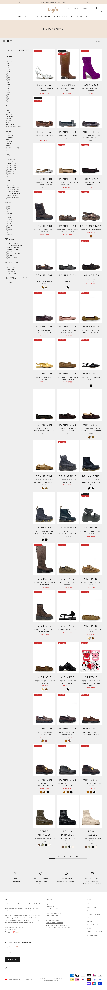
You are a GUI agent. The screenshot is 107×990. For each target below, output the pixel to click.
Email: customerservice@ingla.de (57, 925)
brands (80, 17)
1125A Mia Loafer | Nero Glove (68, 280)
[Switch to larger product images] (4, 41)
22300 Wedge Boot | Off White (91, 840)
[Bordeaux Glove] (46, 740)
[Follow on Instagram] (6, 968)
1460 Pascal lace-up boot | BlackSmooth (67, 532)
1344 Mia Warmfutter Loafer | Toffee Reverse (44, 481)
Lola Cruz (44, 85)
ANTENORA (9, 116)
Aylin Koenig (10, 125)
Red (9, 207)
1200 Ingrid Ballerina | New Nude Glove (68, 331)
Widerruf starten (92, 935)
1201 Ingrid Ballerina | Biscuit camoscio (91, 331)
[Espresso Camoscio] (41, 792)
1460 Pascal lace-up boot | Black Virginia (44, 532)
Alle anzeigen (23, 50)
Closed (8, 150)
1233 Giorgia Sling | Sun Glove (44, 378)
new (20, 17)
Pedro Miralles (44, 833)
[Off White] (49, 845)
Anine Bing (9, 114)
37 (9, 82)
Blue (9, 215)
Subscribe (12, 959)
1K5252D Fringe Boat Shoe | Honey (91, 631)
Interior (65, 17)
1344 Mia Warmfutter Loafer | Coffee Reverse (91, 430)
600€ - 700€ (12, 174)
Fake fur (11, 256)
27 (9, 69)
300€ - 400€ (12, 167)
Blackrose (9, 137)
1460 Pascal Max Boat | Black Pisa (68, 481)
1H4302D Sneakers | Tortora (68, 584)
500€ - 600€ (12, 172)
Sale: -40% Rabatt (14, 189)
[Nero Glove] (67, 287)
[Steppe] (92, 638)
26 (9, 67)
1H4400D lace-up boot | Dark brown (44, 631)
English (86, 8)
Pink (9, 209)
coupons (90, 918)
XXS (9, 92)
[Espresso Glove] (42, 740)
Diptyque (91, 677)
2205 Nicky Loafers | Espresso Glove (44, 733)
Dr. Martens (67, 476)
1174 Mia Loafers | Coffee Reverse (91, 280)
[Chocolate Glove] (42, 287)
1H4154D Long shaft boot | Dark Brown (44, 584)
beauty (57, 17)
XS (9, 95)
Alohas (8, 112)
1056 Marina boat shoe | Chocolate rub (67, 231)
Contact (90, 921)
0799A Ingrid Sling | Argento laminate (44, 184)
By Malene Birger (11, 142)
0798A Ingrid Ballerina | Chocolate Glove (91, 137)
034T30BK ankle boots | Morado (91, 90)
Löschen (25, 277)
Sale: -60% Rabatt (14, 193)
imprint (89, 928)
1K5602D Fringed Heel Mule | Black (68, 682)
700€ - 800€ (12, 176)
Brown (10, 223)
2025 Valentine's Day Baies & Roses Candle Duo (91, 683)
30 (9, 76)
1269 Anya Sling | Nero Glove (91, 378)
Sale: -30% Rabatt (14, 187)
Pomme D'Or (67, 132)
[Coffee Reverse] (89, 437)
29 (9, 74)
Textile (10, 252)
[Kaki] (42, 845)
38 (9, 84)
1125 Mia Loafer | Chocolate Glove (44, 280)
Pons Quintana (91, 226)
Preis (7, 155)
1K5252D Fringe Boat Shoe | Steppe (44, 682)
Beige (10, 219)
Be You (8, 129)
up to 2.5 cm (12, 267)
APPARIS (8, 118)
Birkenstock (10, 135)
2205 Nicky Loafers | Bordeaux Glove (67, 733)
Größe (8, 56)
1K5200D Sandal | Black (68, 630)
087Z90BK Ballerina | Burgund (91, 184)
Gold (10, 221)
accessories (46, 17)
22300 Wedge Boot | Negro (67, 840)
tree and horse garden (13, 127)
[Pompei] (39, 845)
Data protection (92, 925)
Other (10, 234)
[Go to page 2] (83, 856)
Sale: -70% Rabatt (14, 195)
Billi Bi (8, 133)
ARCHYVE (9, 120)
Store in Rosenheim (93, 914)
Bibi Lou (8, 131)
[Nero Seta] (47, 792)
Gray (9, 228)
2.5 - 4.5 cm (11, 269)
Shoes (26, 17)
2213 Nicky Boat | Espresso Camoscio (44, 785)
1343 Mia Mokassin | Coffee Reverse (67, 430)
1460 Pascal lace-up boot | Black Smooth (91, 481)
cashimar (9, 146)
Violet (10, 217)
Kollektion (10, 278)
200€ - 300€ (12, 165)
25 (9, 65)
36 (9, 80)
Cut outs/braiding (14, 254)
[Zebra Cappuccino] (46, 287)
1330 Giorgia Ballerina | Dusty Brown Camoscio (44, 430)
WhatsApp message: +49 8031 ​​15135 (58, 927)
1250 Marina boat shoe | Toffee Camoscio (68, 378)
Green (10, 213)
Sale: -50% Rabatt (14, 191)
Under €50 (11, 159)
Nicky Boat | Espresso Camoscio (67, 785)
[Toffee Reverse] (92, 437)
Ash (7, 123)
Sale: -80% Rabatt (14, 198)
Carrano (9, 144)
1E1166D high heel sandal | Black (91, 532)
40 (9, 88)
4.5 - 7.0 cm (11, 271)
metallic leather (13, 247)
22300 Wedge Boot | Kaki (44, 838)
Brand (8, 105)
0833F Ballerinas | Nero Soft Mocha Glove (68, 184)
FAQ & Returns (92, 907)
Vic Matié (91, 527)
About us (90, 904)
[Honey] (89, 638)
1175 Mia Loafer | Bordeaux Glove (44, 331)
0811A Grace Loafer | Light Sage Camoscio (91, 733)
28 (9, 71)
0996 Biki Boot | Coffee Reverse (44, 231)
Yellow (10, 211)
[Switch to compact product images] (11, 41)
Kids (73, 17)
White (10, 232)
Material (9, 239)
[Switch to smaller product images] (8, 41)
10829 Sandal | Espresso (91, 230)
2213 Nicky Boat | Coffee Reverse (91, 785)
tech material (13, 258)
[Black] (67, 689)
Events (89, 911)
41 (8, 90)
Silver (10, 230)
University (11, 282)
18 (77, 856)
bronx (8, 139)
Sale (87, 17)
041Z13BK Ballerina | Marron (44, 137)
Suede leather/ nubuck (15, 245)
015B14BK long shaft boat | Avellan (68, 90)
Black (10, 226)
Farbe (8, 202)
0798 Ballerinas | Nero (68, 136)
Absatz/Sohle (11, 262)
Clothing (35, 17)
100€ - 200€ (12, 163)
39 (9, 86)
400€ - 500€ (12, 170)
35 (9, 78)
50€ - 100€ (11, 161)
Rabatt (8, 181)
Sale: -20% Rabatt (14, 185)
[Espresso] (91, 236)
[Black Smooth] (89, 488)
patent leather (13, 249)
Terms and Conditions (94, 932)
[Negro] (46, 845)
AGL (7, 110)
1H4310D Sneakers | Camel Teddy (91, 584)
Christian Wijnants (12, 148)
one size (11, 61)
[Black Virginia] (92, 488)
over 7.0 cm (12, 273)
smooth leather (13, 243)
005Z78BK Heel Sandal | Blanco (44, 90)
